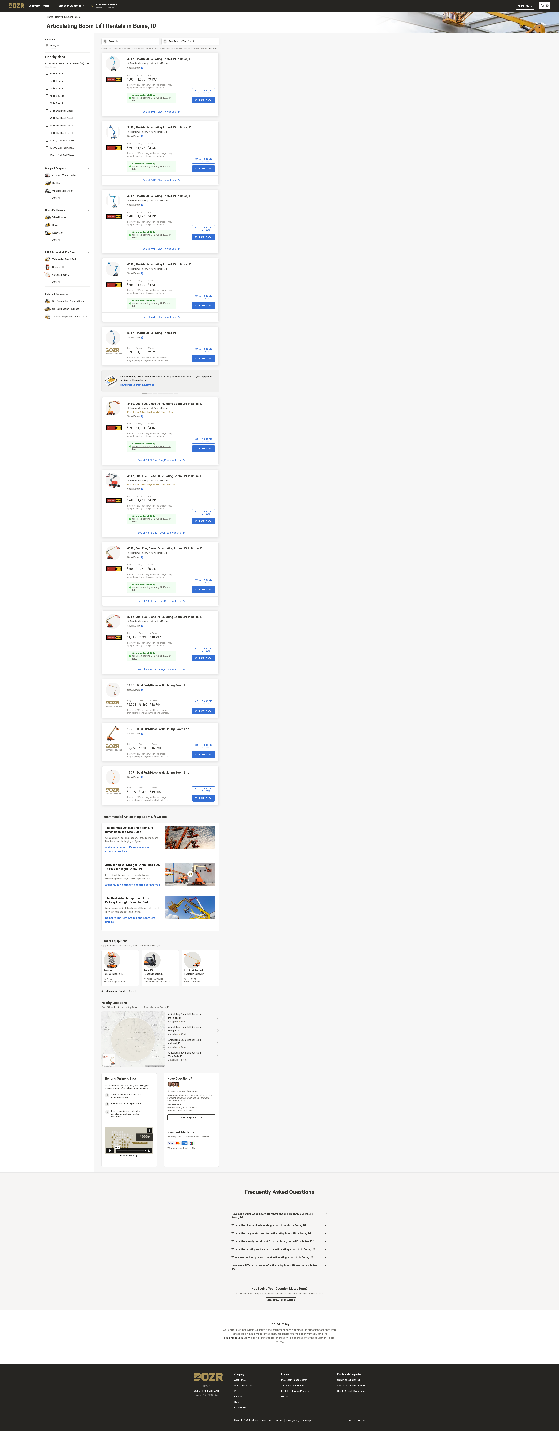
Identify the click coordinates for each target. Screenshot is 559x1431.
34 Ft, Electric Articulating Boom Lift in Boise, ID (159, 127)
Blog (236, 1402)
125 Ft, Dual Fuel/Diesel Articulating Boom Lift (158, 685)
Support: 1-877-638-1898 (104, 7)
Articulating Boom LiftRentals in (184, 1016)
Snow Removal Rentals (293, 1385)
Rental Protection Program (295, 1391)
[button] (67, 65)
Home (50, 17)
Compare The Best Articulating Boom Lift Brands (130, 919)
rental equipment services (135, 1088)
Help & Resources (243, 1385)
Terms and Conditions (272, 1420)
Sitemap (307, 1420)
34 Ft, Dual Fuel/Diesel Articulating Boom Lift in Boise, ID (165, 403)
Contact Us (240, 1407)
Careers (238, 1396)
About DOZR (240, 1380)
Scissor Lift (113, 972)
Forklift (153, 972)
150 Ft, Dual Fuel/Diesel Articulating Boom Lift (158, 772)
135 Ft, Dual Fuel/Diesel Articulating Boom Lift (158, 729)
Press (237, 1391)
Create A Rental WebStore (351, 1391)
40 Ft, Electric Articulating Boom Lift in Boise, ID (159, 196)
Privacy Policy (292, 1420)
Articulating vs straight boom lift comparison (132, 884)
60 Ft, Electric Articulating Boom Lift (151, 333)
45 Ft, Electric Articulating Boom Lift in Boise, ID (159, 264)
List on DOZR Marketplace (351, 1385)
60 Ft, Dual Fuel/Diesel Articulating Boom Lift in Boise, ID (165, 548)
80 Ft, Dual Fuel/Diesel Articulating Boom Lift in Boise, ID (165, 617)
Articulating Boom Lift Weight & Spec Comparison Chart (127, 849)
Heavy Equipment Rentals (68, 17)
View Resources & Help (281, 1300)
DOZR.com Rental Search (294, 1380)
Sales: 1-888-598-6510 (106, 4)
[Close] (215, 374)
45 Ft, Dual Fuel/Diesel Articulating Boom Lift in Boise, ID (165, 476)
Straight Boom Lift (195, 972)
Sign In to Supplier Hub (349, 1380)
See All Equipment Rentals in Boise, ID (118, 991)
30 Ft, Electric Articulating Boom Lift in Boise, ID (159, 59)
